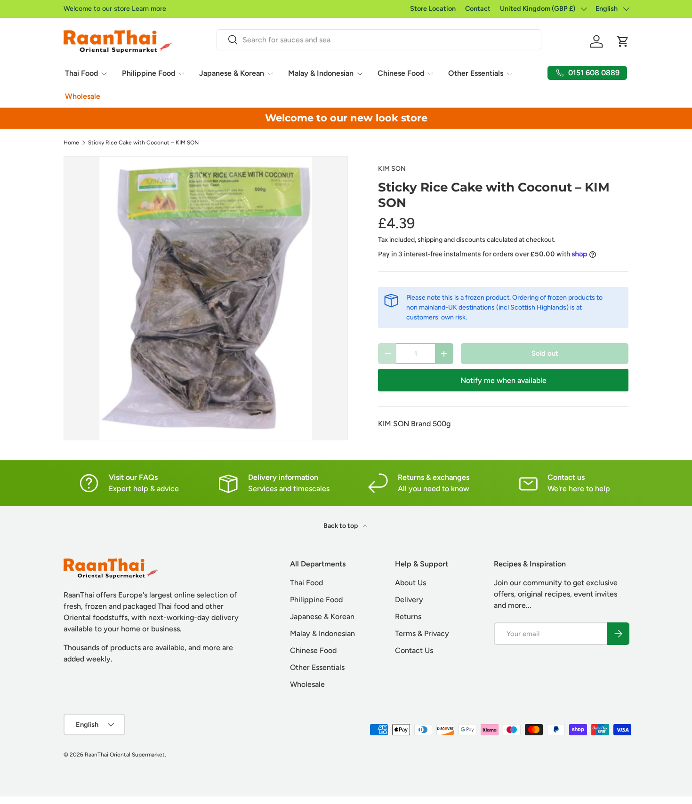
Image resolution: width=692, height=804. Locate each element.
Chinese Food (401, 73)
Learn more (149, 8)
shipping (430, 240)
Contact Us (414, 650)
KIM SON (392, 169)
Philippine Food (148, 73)
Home (71, 142)
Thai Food (81, 73)
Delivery (409, 599)
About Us (410, 582)
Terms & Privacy (422, 633)
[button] (622, 41)
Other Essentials (475, 73)
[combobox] (378, 40)
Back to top (341, 526)
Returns (408, 616)
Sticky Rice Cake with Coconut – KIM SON (143, 142)
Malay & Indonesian (321, 73)
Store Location (433, 8)
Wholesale (82, 96)
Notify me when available (503, 380)
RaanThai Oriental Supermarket (125, 754)
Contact (478, 8)
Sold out (544, 353)
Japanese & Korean (231, 73)
